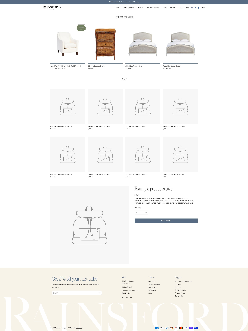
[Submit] (99, 293)
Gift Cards (152, 290)
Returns (178, 287)
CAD (202, 7)
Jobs (150, 293)
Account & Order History (183, 281)
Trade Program (180, 290)
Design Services (154, 284)
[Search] (192, 8)
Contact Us (179, 296)
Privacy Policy (180, 293)
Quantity (138, 208)
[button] (198, 8)
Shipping (178, 284)
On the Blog (153, 287)
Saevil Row (79, 328)
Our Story (152, 281)
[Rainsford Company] (52, 7)
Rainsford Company (61, 328)
